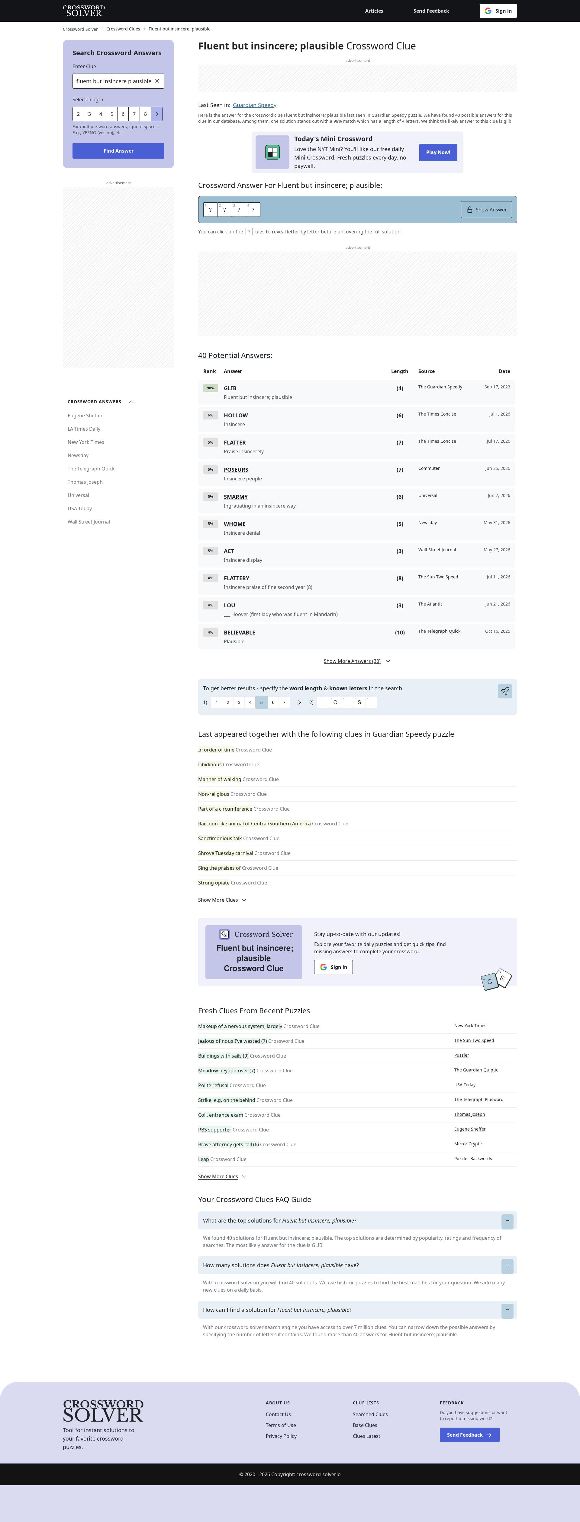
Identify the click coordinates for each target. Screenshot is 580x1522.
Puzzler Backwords (473, 1158)
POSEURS (236, 469)
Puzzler (461, 1055)
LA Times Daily (84, 429)
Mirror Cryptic (468, 1144)
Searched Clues (370, 1414)
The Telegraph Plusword (479, 1099)
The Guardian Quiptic (476, 1070)
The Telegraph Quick (91, 468)
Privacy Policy (281, 1436)
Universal (78, 495)
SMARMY (236, 496)
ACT (229, 551)
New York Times (470, 1025)
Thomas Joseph (469, 1114)
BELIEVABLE (239, 632)
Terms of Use (281, 1425)
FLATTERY (236, 578)
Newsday (78, 455)
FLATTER (235, 442)
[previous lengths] (156, 114)
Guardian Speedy (254, 105)
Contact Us (278, 1414)
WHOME (235, 523)
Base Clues (365, 1425)
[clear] (157, 80)
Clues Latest (366, 1436)
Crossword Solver (80, 29)
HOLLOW (236, 415)
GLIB (230, 388)
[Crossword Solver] (84, 11)
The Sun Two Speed (474, 1040)
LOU (229, 605)
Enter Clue (84, 66)
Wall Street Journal (89, 521)
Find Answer (119, 150)
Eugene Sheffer (470, 1129)
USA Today (464, 1084)
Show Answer (491, 209)
